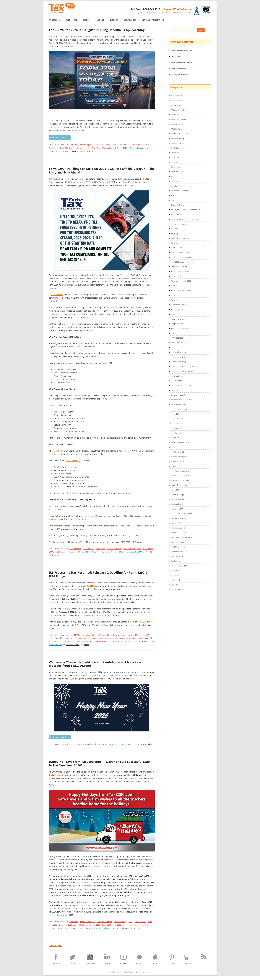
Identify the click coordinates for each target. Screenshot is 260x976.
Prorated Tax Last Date (180, 480)
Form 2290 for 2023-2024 (181, 281)
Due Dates (175, 56)
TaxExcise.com (178, 433)
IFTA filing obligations (139, 641)
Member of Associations (182, 12)
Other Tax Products (179, 404)
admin (91, 151)
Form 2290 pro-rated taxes (66, 928)
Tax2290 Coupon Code (180, 542)
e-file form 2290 (138, 145)
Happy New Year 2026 (88, 928)
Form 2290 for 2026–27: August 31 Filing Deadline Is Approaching (96, 30)
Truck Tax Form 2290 (137, 925)
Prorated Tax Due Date (180, 475)
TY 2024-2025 (114, 641)
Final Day (91, 148)
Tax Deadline (176, 504)
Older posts (55, 945)
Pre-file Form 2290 (114, 548)
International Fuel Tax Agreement (184, 366)
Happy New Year (177, 323)
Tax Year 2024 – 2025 (179, 532)
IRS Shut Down (177, 376)
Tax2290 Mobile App (85, 641)
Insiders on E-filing (178, 361)
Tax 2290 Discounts (73, 638)
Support (114, 20)
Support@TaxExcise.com (178, 9)
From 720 (174, 314)
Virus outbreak (177, 589)
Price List (99, 20)
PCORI (173, 447)
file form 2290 (79, 148)
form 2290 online (56, 638)
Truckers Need (177, 570)
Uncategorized (177, 580)
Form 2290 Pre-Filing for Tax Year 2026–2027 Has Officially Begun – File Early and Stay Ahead (101, 170)
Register (150, 12)
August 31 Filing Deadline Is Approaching (133, 148)
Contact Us (162, 12)
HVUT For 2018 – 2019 (179, 342)
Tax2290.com (54, 20)
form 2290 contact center (181, 252)
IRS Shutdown (176, 380)
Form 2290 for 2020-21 (180, 271)
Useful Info (175, 585)
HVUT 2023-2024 (177, 338)
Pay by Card (176, 437)
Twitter (73, 963)
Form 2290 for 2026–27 (59, 151)
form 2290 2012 (177, 247)
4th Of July (175, 148)
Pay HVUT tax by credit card (182, 442)
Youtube (123, 963)
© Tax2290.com (116, 972)
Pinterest (171, 963)
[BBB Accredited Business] (196, 11)
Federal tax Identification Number (184, 219)
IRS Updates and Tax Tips (181, 385)
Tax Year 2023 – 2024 (179, 528)
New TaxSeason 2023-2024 (181, 399)
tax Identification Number (107, 638)
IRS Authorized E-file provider (182, 371)
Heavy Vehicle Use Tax (180, 328)
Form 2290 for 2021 (178, 276)
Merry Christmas (105, 928)
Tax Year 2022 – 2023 (179, 523)
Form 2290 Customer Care (181, 257)
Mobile (86, 20)
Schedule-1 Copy (177, 494)
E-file (114, 145)
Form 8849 (175, 300)
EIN (172, 200)
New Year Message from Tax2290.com (112, 744)
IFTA (172, 347)
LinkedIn (107, 963)
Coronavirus (176, 157)
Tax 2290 (176, 414)
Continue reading (59, 137)
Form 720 (174, 295)
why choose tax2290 (133, 552)
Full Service (71, 20)
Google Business (90, 963)
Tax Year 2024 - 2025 (128, 638)
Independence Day (178, 352)
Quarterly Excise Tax (179, 485)
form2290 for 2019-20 (179, 304)
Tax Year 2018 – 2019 (179, 518)
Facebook (57, 963)
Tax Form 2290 (89, 638)
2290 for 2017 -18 (177, 124)
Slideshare (187, 963)
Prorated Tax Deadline (180, 471)
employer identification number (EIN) (186, 209)
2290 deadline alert (178, 110)
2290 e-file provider (87, 145)
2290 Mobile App (177, 138)
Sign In (140, 12)
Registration (130, 20)
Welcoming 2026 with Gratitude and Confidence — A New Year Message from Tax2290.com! (95, 664)
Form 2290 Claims (178, 68)
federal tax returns (178, 224)
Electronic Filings (177, 205)
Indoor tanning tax (178, 357)
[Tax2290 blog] (62, 12)
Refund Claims (176, 490)
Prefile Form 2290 (178, 461)
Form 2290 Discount (179, 266)
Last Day (174, 390)
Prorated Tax (176, 466)
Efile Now (68, 148)
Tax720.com (177, 423)
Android (139, 963)
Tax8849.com (178, 428)
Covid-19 (174, 162)
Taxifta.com (175, 561)
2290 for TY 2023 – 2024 (180, 134)
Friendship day (177, 309)
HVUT (173, 333)
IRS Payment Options (180, 75)
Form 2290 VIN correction (181, 290)
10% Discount (176, 96)
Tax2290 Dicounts (67, 641)
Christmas (175, 153)
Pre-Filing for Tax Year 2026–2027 (110, 552)
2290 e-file (73, 145)
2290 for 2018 (176, 129)
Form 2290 (101, 148)
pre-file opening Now (132, 548)
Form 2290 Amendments (181, 62)
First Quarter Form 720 (180, 238)
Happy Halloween (178, 319)
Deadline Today (103, 145)
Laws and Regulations (179, 395)
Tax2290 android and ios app (182, 537)
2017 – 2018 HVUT (178, 100)
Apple (155, 963)
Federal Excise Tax (178, 214)
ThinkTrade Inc (129, 972)
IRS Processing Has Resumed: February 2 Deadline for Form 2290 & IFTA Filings (98, 574)
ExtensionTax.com (180, 409)
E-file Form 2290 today (86, 552)
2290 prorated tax (104, 921)
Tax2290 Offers (101, 641)
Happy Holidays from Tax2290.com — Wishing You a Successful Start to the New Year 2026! (100, 763)
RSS (203, 963)
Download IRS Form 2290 (181, 50)
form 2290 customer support (182, 262)
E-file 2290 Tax (123, 145)
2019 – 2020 (175, 105)
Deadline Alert (176, 167)
